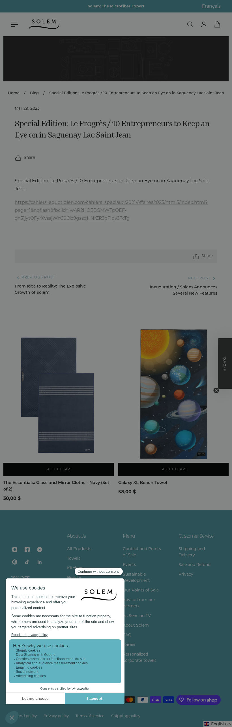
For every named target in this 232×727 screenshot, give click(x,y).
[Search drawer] (190, 24)
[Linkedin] (39, 562)
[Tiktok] (27, 562)
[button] (217, 724)
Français (211, 6)
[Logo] (44, 24)
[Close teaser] (216, 390)
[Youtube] (39, 549)
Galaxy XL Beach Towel (142, 483)
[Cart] (217, 24)
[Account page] (203, 24)
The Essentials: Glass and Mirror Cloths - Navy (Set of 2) (56, 486)
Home (14, 93)
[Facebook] (27, 549)
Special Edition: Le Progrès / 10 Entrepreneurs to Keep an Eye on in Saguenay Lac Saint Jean (136, 93)
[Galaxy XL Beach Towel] (173, 393)
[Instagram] (14, 549)
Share (29, 158)
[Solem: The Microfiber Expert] (116, 6)
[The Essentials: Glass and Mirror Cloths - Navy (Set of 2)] (58, 393)
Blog (34, 93)
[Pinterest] (14, 562)
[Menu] (14, 24)
